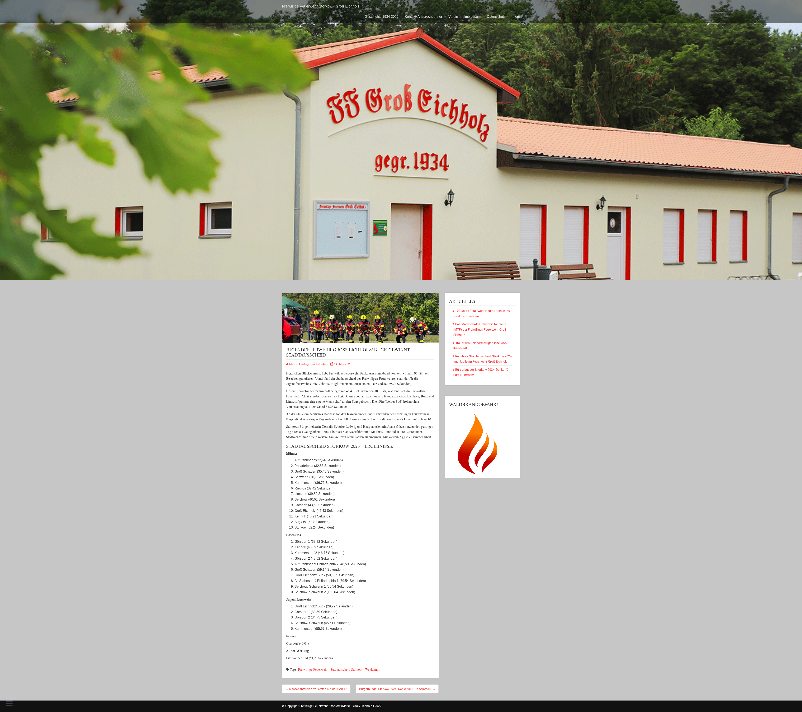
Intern (516, 16)
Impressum (472, 16)
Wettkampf (372, 669)
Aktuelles (321, 364)
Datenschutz (496, 16)
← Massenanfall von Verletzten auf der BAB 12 (316, 689)
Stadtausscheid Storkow (346, 669)
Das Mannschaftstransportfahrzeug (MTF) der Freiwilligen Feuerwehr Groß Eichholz (479, 329)
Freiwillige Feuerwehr (313, 669)
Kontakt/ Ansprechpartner (423, 16)
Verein (453, 16)
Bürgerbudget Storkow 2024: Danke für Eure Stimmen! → (397, 689)
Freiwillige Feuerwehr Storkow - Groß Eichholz (320, 6)
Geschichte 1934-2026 (381, 16)
